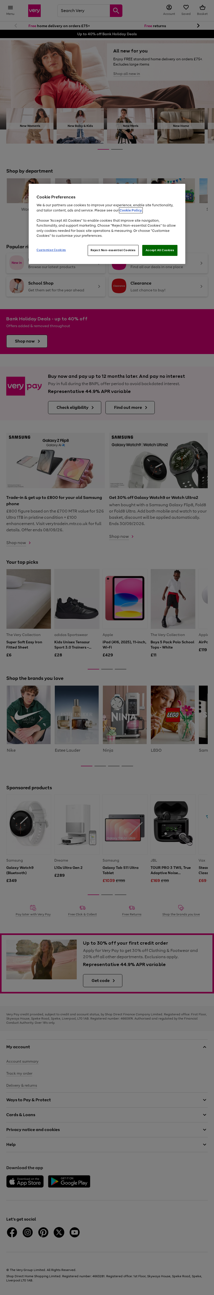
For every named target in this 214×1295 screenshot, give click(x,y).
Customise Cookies (51, 250)
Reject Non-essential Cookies (113, 250)
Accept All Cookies (160, 250)
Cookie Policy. (131, 210)
